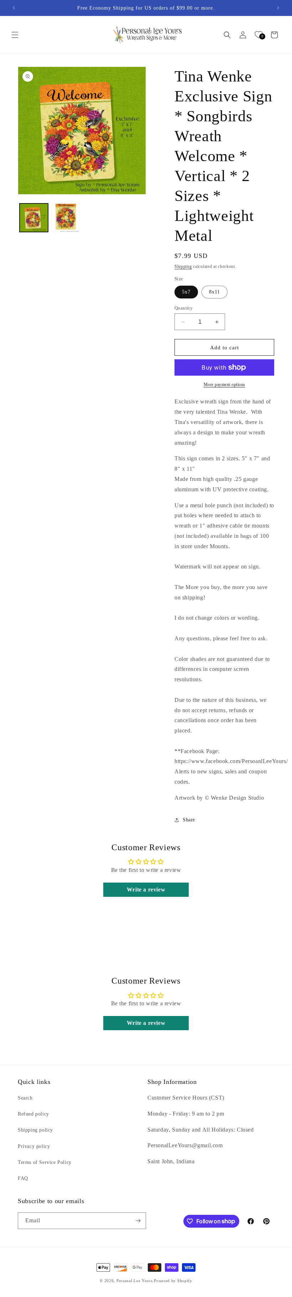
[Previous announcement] (14, 8)
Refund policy (33, 1114)
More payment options (224, 384)
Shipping (183, 266)
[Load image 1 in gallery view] (34, 217)
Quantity (183, 308)
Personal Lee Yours (134, 1281)
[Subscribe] (138, 1220)
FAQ (23, 1178)
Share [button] (189, 819)
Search (25, 1098)
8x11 (214, 292)
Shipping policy (35, 1130)
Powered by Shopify (173, 1281)
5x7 (186, 292)
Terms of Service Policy (45, 1162)
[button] (15, 35)
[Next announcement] (278, 8)
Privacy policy (34, 1146)
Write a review (146, 889)
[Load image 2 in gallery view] (66, 217)
